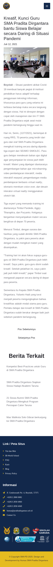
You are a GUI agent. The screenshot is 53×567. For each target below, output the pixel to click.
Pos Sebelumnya (26, 329)
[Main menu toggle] (47, 6)
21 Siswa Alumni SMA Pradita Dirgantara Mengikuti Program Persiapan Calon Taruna (22, 402)
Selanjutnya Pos (26, 337)
